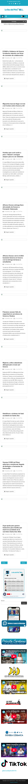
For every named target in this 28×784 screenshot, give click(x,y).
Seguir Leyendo (10, 78)
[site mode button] (22, 16)
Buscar (3, 600)
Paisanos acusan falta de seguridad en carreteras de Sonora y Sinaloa (12, 314)
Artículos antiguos (5, 563)
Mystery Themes (14, 782)
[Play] (5, 594)
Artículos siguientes (24, 563)
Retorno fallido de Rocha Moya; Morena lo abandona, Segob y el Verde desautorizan (14, 24)
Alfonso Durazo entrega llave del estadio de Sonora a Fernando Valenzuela (13, 207)
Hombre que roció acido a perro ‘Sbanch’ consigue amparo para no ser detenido (13, 155)
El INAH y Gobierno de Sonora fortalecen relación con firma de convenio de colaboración (13, 53)
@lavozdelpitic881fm (9, 771)
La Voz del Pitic (18, 58)
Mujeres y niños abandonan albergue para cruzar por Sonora (12, 365)
